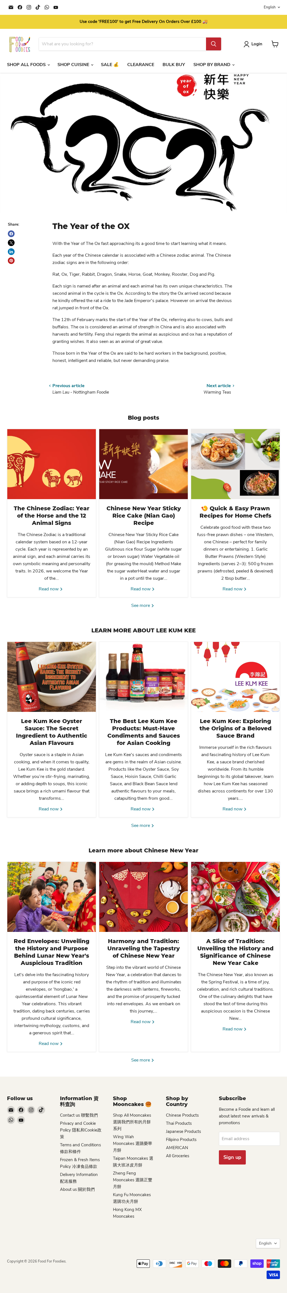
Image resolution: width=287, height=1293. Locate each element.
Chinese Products (182, 1115)
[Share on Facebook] (11, 233)
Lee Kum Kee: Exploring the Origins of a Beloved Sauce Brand (236, 728)
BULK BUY (174, 65)
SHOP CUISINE (73, 65)
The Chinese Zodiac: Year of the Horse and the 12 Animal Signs (51, 515)
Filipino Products (181, 1139)
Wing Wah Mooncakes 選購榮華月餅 (132, 1143)
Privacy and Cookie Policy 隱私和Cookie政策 (80, 1130)
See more (141, 605)
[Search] (213, 44)
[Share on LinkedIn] (11, 251)
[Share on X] (11, 242)
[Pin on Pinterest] (11, 260)
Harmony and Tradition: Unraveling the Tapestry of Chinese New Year (143, 948)
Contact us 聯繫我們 (79, 1115)
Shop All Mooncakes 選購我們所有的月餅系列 (132, 1121)
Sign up (232, 1157)
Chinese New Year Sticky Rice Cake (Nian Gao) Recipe (144, 515)
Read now (49, 589)
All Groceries (177, 1156)
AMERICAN (177, 1148)
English (270, 7)
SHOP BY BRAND (212, 65)
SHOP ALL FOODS (27, 65)
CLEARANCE (140, 65)
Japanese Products (183, 1131)
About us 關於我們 (77, 1189)
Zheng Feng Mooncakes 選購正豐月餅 (132, 1179)
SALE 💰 (110, 65)
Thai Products (179, 1123)
